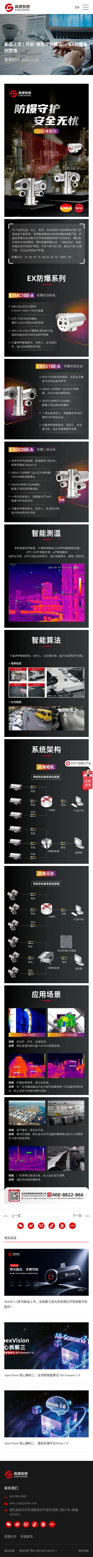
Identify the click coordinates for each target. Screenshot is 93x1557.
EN (77, 7)
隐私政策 (9, 1550)
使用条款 (24, 1550)
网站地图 (83, 1550)
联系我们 (11, 1487)
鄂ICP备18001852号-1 (43, 1550)
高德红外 (10, 1536)
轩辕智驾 (27, 1536)
